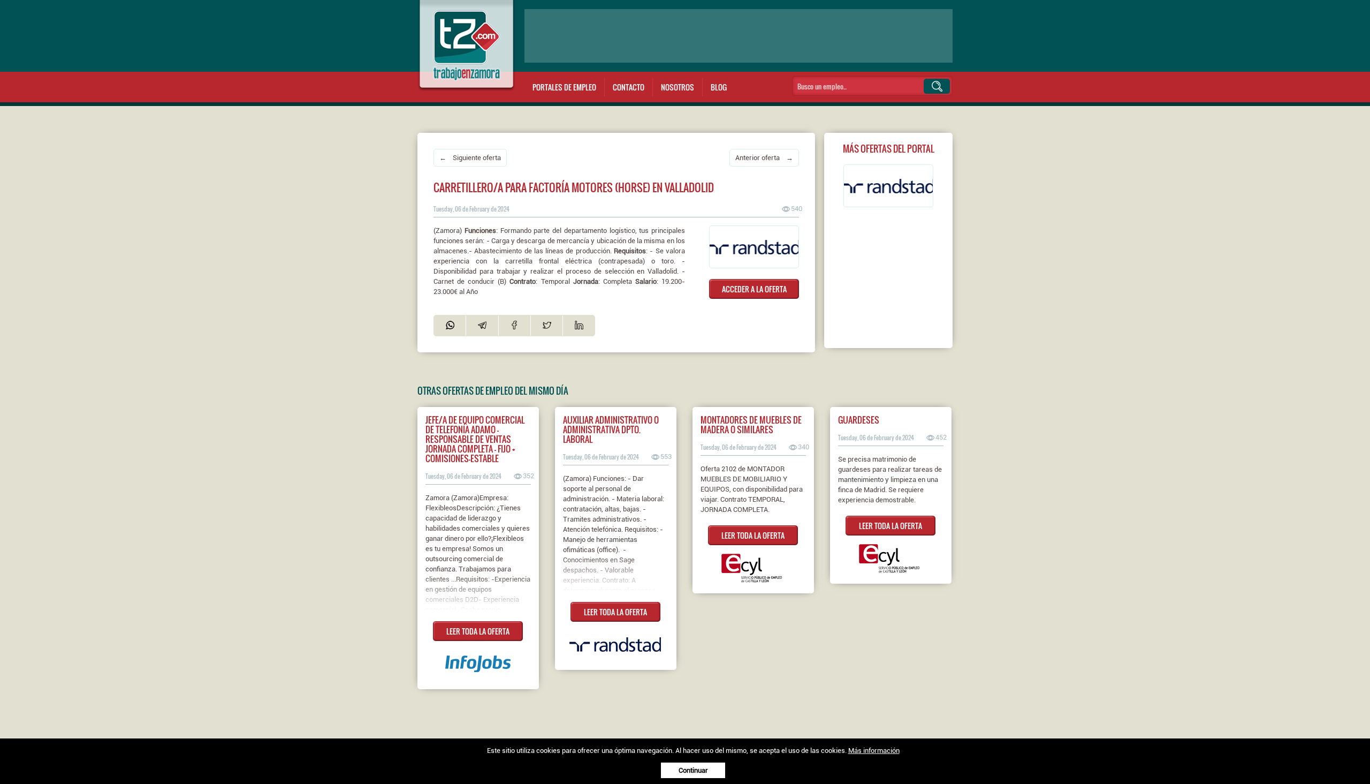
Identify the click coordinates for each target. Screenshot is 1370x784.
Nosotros (677, 87)
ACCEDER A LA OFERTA (754, 289)
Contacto (628, 87)
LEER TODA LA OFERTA (477, 631)
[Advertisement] (738, 36)
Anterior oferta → (764, 158)
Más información (874, 751)
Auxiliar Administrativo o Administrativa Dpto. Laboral (611, 429)
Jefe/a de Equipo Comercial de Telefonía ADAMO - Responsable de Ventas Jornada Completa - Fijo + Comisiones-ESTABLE (474, 439)
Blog (719, 87)
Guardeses (858, 419)
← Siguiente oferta (470, 158)
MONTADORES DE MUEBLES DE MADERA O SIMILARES (751, 424)
